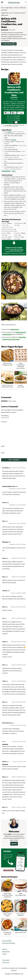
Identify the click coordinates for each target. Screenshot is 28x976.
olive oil (14, 139)
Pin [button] (14, 113)
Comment (4, 422)
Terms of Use (5, 962)
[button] (2, 30)
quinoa (9, 131)
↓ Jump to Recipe (7, 44)
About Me (14, 844)
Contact (4, 954)
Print (7, 113)
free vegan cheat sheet (16, 249)
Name (3, 446)
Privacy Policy (6, 960)
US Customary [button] (6, 171)
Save (21, 113)
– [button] (14, 122)
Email (3, 453)
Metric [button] (14, 171)
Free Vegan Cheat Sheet (8, 943)
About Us (4, 949)
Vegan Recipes (9, 8)
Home (2, 8)
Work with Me (6, 951)
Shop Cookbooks (6, 941)
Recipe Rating (5, 416)
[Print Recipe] (15, 43)
